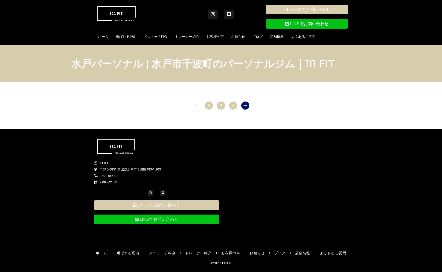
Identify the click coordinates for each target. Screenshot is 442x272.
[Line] (229, 14)
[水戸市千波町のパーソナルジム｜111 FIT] (116, 13)
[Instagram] (213, 14)
